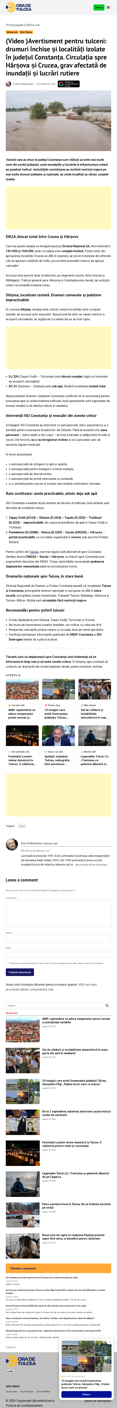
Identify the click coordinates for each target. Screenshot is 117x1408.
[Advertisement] (58, 208)
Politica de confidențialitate (24, 1405)
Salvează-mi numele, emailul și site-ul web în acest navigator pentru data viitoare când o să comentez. (57, 963)
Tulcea (34, 552)
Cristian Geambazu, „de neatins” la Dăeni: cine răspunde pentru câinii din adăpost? (58, 1318)
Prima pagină (14, 25)
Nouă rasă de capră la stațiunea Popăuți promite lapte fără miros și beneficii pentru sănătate (73, 1236)
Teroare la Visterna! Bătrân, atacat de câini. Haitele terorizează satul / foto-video (49, 1305)
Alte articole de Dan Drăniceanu (91, 864)
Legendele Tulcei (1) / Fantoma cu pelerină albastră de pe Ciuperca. (75, 1175)
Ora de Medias (43, 1391)
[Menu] (108, 7)
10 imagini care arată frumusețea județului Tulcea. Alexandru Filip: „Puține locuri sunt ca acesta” (74, 1082)
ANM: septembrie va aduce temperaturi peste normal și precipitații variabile (76, 1020)
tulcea (22, 826)
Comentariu (12, 897)
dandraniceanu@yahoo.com (37, 850)
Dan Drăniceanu (24, 83)
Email (9, 948)
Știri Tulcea (26, 32)
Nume (9, 932)
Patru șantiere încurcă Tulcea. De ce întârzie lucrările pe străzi (76, 1205)
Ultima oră (33, 25)
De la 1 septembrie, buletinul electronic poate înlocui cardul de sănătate (76, 1113)
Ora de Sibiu (11, 1391)
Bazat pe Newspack (97, 1401)
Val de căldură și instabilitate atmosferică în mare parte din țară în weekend (75, 1051)
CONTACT (11, 1347)
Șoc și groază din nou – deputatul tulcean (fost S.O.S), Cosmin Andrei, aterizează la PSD (62, 1330)
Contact (99, 7)
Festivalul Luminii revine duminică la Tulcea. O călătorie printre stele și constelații (71, 1144)
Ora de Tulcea (26, 1391)
